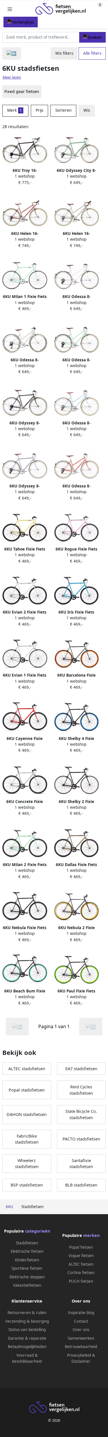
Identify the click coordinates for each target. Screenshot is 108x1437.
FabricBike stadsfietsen (27, 1139)
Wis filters (64, 53)
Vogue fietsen (81, 1255)
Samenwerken (81, 1338)
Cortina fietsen (80, 1272)
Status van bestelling (27, 1329)
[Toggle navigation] (9, 9)
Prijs (39, 110)
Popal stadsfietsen (27, 1090)
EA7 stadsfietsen (81, 1068)
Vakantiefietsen (27, 1285)
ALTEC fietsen (81, 1264)
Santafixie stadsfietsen (81, 1164)
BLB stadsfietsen (81, 1185)
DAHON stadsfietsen (27, 1114)
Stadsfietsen (27, 1243)
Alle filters (92, 53)
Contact (81, 1321)
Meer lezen (12, 77)
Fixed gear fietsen (21, 91)
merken (91, 1235)
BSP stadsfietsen (27, 1185)
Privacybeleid (79, 1355)
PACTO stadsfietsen (81, 1139)
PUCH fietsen (81, 1281)
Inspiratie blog (81, 1312)
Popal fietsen (81, 1247)
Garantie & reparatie (27, 1338)
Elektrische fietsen (27, 1251)
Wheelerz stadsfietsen (27, 1164)
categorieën (37, 1231)
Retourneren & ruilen (26, 1312)
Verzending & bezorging (27, 1321)
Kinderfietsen (27, 1260)
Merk (14, 110)
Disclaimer (80, 1361)
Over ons (81, 1329)
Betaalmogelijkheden (27, 1346)
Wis (87, 110)
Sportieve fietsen (27, 1268)
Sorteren (63, 110)
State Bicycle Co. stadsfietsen (81, 1114)
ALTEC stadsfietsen (26, 1068)
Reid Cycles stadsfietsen (81, 1090)
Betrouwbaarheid (81, 1346)
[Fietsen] (11, 53)
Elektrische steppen (27, 1277)
